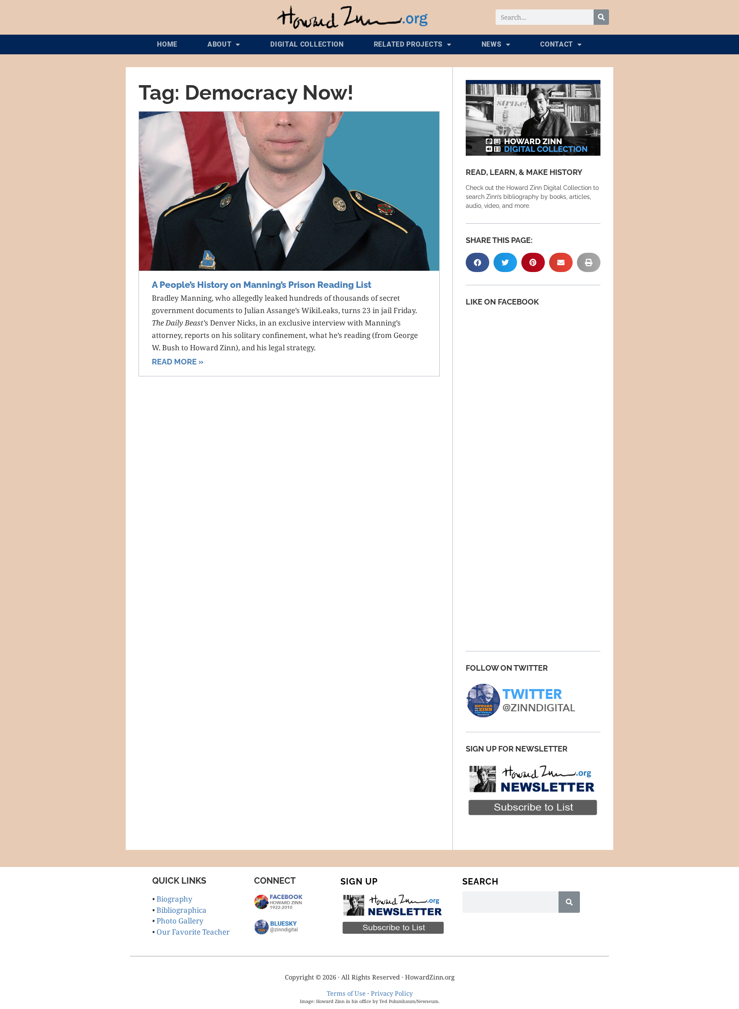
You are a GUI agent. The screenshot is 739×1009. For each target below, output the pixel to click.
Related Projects (408, 44)
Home (167, 44)
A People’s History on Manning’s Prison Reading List (261, 284)
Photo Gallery (180, 921)
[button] (477, 262)
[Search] (601, 17)
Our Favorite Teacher (193, 932)
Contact (556, 44)
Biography (174, 899)
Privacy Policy (392, 993)
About (219, 44)
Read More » (178, 361)
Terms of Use (346, 993)
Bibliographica (182, 910)
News (492, 44)
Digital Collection (307, 44)
